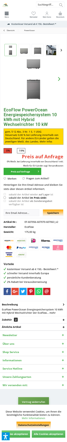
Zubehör (9, 319)
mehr (52, 312)
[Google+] (15, 291)
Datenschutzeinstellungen (33, 425)
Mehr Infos (46, 141)
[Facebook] (7, 291)
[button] (6, 436)
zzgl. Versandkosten (53, 165)
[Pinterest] (31, 291)
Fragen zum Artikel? (37, 178)
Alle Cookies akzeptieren (48, 434)
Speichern (53, 213)
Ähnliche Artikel (11, 327)
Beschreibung (10, 304)
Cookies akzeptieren (16, 434)
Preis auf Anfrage (20, 171)
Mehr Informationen (33, 418)
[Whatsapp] (38, 291)
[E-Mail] (46, 291)
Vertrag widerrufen (33, 402)
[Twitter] (23, 291)
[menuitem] (60, 15)
